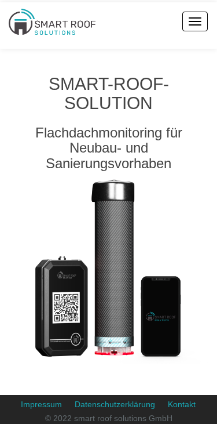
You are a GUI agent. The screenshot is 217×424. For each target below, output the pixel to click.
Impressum (41, 404)
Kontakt (182, 404)
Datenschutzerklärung (115, 404)
